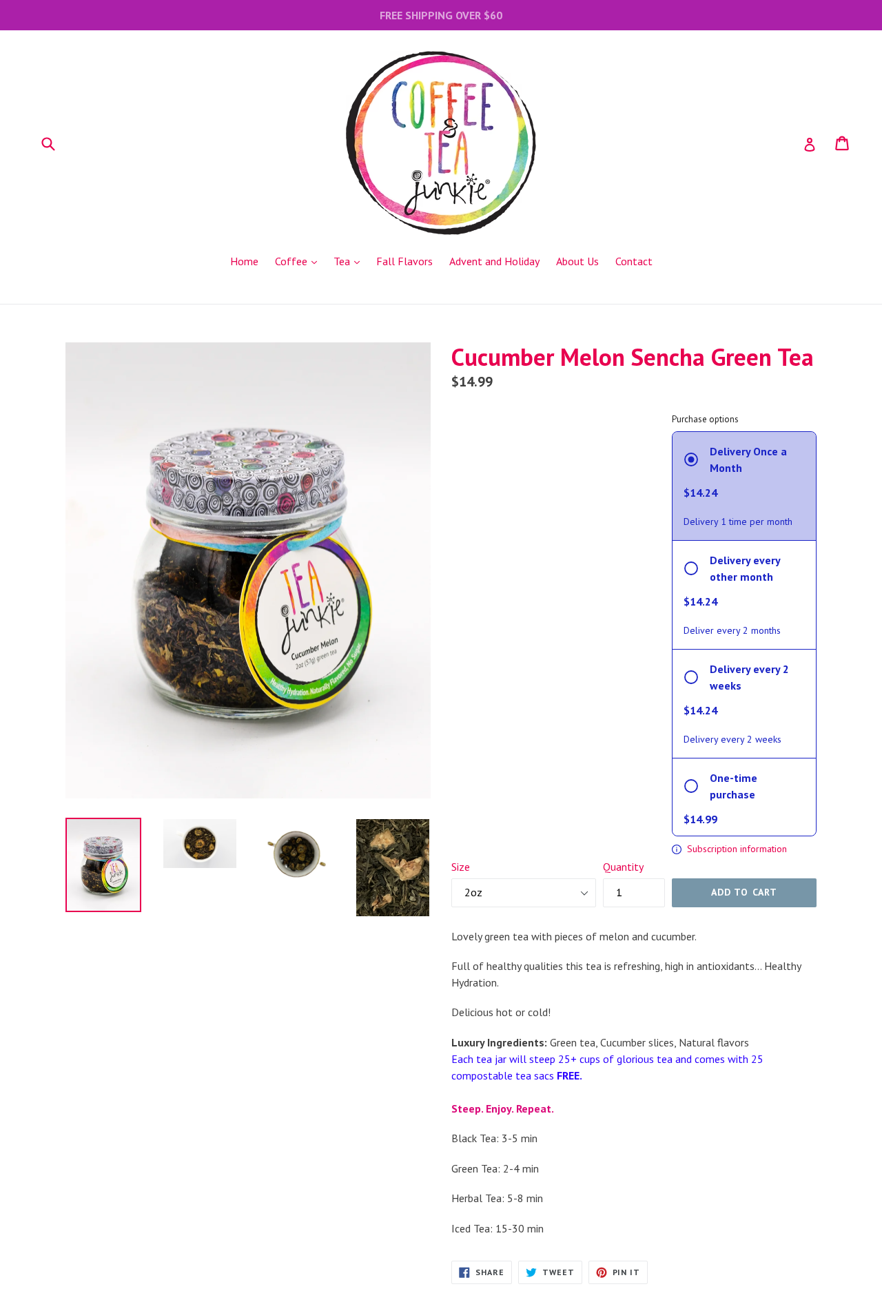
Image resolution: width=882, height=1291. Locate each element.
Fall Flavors (404, 261)
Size (460, 867)
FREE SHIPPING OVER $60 (441, 15)
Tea (350, 261)
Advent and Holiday (494, 261)
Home (244, 261)
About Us (577, 261)
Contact (634, 261)
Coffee (299, 261)
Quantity (623, 867)
